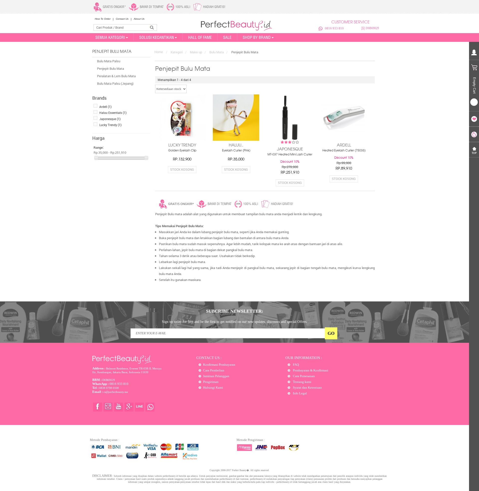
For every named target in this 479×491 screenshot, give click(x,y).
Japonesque (109, 119)
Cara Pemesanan (303, 376)
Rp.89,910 (344, 168)
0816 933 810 (334, 28)
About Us (139, 18)
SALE (227, 37)
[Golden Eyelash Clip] (182, 117)
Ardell (105, 107)
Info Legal (299, 393)
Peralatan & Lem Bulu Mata (116, 76)
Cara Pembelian (213, 370)
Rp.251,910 (290, 172)
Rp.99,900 (344, 163)
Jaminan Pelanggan (216, 376)
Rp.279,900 (290, 167)
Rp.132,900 (182, 159)
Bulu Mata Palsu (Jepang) (115, 83)
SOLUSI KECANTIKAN (156, 37)
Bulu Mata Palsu (108, 61)
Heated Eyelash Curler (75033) (343, 150)
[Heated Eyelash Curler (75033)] (344, 117)
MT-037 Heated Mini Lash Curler (289, 154)
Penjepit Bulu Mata (110, 68)
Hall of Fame (200, 37)
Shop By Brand (257, 37)
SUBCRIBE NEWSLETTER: (234, 311)
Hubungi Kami (213, 387)
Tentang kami (301, 382)
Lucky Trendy (110, 125)
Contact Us (122, 18)
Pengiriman (211, 382)
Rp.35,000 (236, 159)
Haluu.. (236, 145)
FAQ (295, 364)
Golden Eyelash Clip (182, 150)
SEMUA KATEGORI (110, 37)
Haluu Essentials (112, 113)
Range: (99, 147)
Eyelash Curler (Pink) (236, 150)
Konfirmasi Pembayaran (219, 364)
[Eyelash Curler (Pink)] (236, 117)
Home (158, 52)
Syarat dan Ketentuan (307, 387)
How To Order (103, 18)
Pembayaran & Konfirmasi (310, 370)
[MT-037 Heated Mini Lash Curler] (290, 117)
